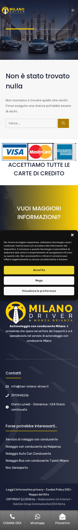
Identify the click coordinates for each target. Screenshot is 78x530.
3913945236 (20, 395)
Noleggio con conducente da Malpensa (33, 446)
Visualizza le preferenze (39, 291)
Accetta (39, 270)
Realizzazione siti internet (54, 499)
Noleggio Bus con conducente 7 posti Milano (37, 460)
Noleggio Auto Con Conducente (28, 453)
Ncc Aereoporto (17, 467)
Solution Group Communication (32, 504)
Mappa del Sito (39, 494)
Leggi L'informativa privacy (24, 489)
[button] (72, 235)
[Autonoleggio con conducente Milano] (13, 10)
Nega (39, 280)
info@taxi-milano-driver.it (30, 386)
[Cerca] (63, 123)
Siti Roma (59, 504)
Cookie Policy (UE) (58, 489)
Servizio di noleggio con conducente (32, 439)
